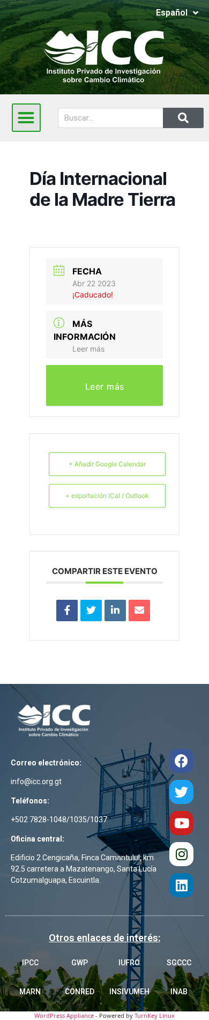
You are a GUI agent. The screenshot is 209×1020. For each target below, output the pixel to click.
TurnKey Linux (155, 1015)
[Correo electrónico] (139, 610)
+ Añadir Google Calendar (107, 464)
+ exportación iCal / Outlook (107, 496)
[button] (26, 117)
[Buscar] (183, 118)
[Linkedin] (181, 885)
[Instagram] (181, 854)
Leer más (88, 348)
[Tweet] (91, 610)
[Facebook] (181, 761)
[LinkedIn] (115, 610)
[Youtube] (181, 823)
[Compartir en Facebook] (67, 610)
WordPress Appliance (64, 1015)
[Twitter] (181, 792)
